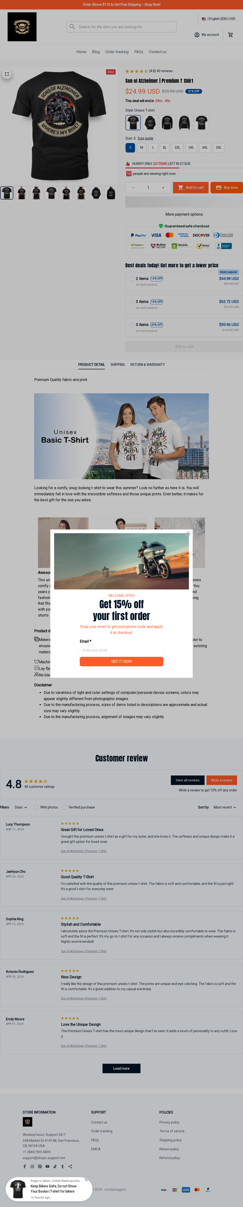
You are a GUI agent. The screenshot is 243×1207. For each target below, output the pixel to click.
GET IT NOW (121, 661)
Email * (85, 641)
